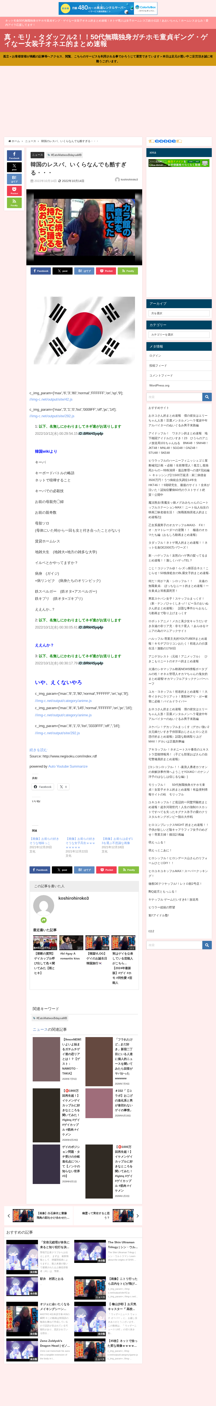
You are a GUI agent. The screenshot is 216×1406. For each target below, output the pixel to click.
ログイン (155, 355)
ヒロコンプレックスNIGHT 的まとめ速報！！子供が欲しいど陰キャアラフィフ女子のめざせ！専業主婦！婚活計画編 (178, 829)
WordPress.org (159, 385)
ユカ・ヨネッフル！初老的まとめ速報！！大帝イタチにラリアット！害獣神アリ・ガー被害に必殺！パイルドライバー (178, 696)
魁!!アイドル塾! (158, 915)
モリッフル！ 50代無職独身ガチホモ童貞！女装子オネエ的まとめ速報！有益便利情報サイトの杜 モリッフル (178, 789)
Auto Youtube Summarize (68, 766)
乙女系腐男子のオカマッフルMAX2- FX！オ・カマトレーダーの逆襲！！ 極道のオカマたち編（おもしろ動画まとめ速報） (178, 530)
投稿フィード (158, 365)
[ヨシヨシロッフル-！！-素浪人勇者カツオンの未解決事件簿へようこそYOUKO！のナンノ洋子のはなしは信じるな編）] (178, 771)
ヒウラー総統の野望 (161, 907)
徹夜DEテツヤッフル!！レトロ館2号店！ (175, 883)
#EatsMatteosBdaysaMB (66, 155)
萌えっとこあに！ (160, 850)
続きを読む (38, 750)
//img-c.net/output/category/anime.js (63, 700)
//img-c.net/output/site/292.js (52, 416)
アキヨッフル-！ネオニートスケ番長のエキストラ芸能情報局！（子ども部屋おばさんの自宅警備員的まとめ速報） (178, 754)
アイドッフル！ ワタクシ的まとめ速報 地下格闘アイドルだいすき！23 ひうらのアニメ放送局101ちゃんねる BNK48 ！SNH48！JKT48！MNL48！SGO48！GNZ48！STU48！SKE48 (178, 443)
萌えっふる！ (157, 842)
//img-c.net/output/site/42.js (51, 399)
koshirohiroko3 (129, 179)
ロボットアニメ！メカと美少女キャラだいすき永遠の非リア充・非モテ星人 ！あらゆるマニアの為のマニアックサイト (178, 626)
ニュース (37, 154)
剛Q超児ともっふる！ (162, 891)
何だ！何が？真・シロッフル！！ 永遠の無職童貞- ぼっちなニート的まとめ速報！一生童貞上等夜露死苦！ (178, 586)
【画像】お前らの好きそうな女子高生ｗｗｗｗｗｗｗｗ (80, 843)
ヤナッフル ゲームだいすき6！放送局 (173, 899)
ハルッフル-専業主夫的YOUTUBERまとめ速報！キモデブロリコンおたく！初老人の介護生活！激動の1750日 (178, 643)
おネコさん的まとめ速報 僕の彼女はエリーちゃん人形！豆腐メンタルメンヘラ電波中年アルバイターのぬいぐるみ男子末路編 (178, 420)
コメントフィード (161, 375)
